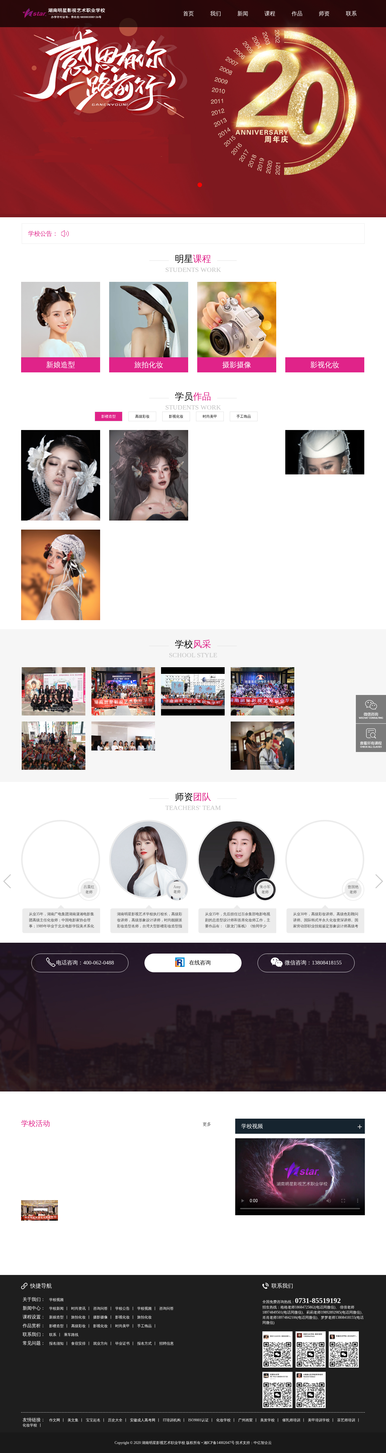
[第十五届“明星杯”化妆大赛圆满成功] (123, 691)
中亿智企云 (263, 1443)
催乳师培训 (291, 1420)
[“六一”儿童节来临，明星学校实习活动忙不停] (53, 746)
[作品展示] (60, 489)
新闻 (242, 14)
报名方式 (144, 1343)
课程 (269, 14)
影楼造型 (56, 1326)
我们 (215, 14)
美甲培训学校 (319, 1420)
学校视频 (56, 1300)
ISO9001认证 (198, 1420)
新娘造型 (56, 1317)
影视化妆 (122, 1317)
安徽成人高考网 (142, 1420)
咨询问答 (100, 1308)
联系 (351, 14)
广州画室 (245, 1420)
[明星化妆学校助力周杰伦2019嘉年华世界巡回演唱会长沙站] (53, 691)
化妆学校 (223, 1420)
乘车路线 (71, 1335)
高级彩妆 (78, 1326)
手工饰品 (144, 1326)
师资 (324, 14)
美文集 (73, 1420)
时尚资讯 (78, 1308)
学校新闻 (56, 1308)
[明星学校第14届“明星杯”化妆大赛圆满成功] (262, 691)
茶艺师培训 (346, 1420)
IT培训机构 (172, 1420)
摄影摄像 (100, 1317)
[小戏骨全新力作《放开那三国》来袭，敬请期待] (332, 746)
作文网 (54, 1420)
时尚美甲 (122, 1326)
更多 (207, 1124)
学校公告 (122, 1308)
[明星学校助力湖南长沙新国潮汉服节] (193, 691)
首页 (188, 14)
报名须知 (56, 1343)
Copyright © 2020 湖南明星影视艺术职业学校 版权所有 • (159, 1443)
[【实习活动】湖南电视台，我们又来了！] (262, 746)
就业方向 (100, 1343)
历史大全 (115, 1420)
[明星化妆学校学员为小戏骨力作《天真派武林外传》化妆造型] (332, 691)
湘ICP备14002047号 (220, 1443)
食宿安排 (78, 1343)
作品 (297, 14)
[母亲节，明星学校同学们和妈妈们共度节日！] (123, 746)
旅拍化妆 (78, 1317)
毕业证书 (122, 1343)
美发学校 (267, 1420)
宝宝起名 (93, 1420)
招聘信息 (166, 1343)
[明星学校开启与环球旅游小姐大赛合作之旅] (193, 746)
